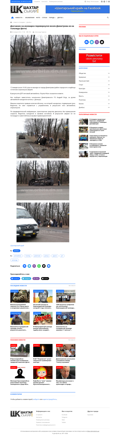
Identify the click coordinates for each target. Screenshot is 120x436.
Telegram (64, 417)
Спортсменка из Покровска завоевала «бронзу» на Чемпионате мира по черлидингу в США (98, 138)
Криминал (14, 291)
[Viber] (34, 266)
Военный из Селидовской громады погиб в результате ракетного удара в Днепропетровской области (19, 328)
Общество (60, 291)
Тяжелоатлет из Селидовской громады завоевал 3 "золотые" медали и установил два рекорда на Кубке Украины (65, 328)
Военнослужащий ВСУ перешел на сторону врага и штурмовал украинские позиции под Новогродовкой (19, 306)
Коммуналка (94, 92)
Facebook (64, 415)
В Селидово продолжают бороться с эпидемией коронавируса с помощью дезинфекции (98, 121)
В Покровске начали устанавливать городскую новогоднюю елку (98, 145)
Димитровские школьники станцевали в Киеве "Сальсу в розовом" (65, 360)
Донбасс (16, 251)
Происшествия (38, 291)
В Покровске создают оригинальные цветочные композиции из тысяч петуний (98, 130)
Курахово (90, 415)
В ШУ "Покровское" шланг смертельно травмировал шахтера (42, 360)
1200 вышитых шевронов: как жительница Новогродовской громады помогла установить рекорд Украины (65, 306)
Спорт (59, 313)
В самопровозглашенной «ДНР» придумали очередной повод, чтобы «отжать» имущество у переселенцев (99, 154)
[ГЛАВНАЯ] (12, 18)
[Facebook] (24, 266)
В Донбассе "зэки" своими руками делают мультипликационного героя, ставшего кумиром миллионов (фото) (42, 382)
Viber (63, 420)
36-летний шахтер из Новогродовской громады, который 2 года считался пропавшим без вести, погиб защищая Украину (42, 306)
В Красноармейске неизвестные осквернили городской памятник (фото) (19, 360)
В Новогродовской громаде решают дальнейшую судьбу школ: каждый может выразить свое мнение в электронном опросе (42, 328)
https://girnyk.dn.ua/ (93, 431)
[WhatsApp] (39, 266)
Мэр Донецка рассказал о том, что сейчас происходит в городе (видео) (65, 382)
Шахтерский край (17, 245)
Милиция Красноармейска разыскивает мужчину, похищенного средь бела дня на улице (19, 382)
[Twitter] (44, 266)
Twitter (64, 422)
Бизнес (94, 104)
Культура (94, 88)
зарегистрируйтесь (50, 399)
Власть (94, 96)
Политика (94, 100)
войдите (36, 399)
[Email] (48, 266)
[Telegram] (29, 266)
